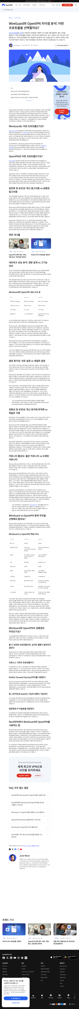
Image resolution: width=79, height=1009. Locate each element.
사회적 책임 (24, 977)
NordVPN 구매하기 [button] (67, 5)
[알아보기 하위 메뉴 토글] (37, 5)
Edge (68, 997)
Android (33, 997)
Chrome (51, 997)
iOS (42, 997)
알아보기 (35, 5)
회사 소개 (4, 966)
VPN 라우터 (5, 974)
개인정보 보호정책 (49, 969)
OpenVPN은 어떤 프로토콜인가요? (20, 94)
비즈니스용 (41, 5)
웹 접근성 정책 (44, 977)
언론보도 (24, 980)
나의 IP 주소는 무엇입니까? (28, 972)
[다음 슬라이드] (76, 996)
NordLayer (67, 969)
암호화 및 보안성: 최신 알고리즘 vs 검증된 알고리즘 (24, 97)
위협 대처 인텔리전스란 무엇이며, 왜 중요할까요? (64, 942)
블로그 (11, 18)
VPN (21, 33)
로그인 (53, 5)
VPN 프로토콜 (13, 33)
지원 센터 (58, 5)
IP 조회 (23, 969)
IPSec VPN (26, 132)
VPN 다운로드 (26, 5)
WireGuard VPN (13, 131)
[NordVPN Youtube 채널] (21, 849)
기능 (20, 5)
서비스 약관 (48, 974)
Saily (66, 983)
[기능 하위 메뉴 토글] (21, 5)
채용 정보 (9, 969)
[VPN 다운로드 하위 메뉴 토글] (30, 5)
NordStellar (67, 977)
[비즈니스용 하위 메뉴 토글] (45, 5)
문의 (42, 980)
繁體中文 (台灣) (35, 845)
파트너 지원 (24, 983)
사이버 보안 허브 (25, 974)
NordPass (67, 972)
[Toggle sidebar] (76, 5)
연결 (10, 251)
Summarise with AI (62, 45)
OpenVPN (11, 161)
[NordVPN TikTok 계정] (10, 849)
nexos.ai (67, 986)
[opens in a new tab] (3, 958)
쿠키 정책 (20, 992)
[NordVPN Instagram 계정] (18, 849)
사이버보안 (17, 18)
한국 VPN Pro (33, 505)
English (24, 845)
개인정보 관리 (16, 1003)
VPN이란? (24, 966)
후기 (3, 977)
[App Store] (55, 957)
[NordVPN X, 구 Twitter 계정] (13, 849)
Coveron (67, 980)
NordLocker (68, 974)
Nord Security (68, 966)
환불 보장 (4, 972)
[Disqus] (30, 893)
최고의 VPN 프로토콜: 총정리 (40, 255)
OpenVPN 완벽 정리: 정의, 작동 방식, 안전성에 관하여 (17, 256)
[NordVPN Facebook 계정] (15, 849)
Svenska (29, 845)
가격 (16, 5)
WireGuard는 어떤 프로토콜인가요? (20, 91)
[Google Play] (70, 957)
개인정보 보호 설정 (45, 972)
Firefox (60, 997)
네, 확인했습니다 (15, 998)
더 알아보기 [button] (38, 775)
